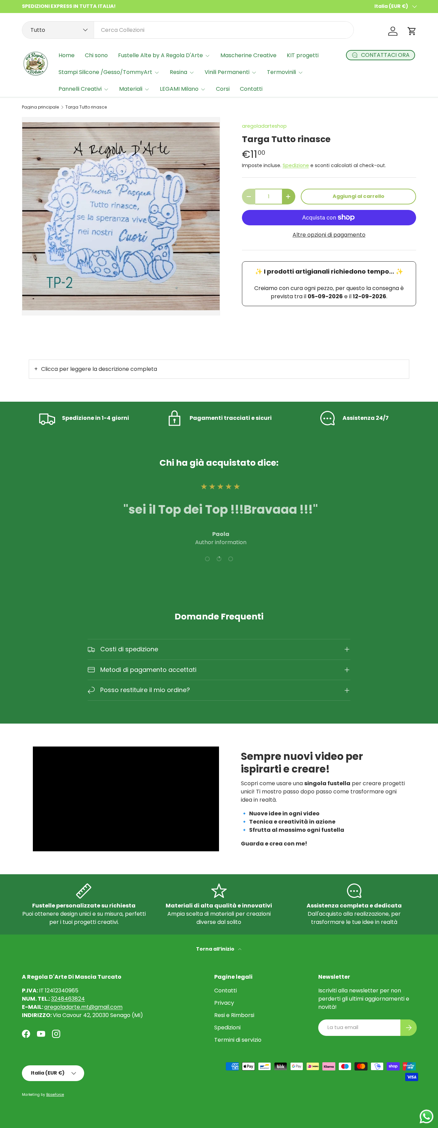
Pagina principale (40, 107)
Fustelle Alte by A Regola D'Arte (160, 55)
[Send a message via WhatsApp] (426, 1116)
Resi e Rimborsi (234, 1015)
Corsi (223, 89)
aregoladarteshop (264, 126)
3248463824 (68, 999)
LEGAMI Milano (179, 89)
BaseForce (55, 1094)
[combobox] (187, 30)
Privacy (224, 1003)
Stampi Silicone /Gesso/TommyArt (105, 72)
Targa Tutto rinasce (86, 107)
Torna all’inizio (215, 948)
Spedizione (296, 165)
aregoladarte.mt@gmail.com (83, 1007)
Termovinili (281, 72)
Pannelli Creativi (80, 89)
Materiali (130, 89)
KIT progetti (303, 55)
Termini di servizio (237, 1040)
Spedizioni (227, 1027)
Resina (178, 72)
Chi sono (96, 55)
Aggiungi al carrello (358, 196)
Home (67, 55)
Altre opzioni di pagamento (329, 235)
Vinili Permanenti (227, 72)
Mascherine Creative (248, 55)
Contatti (251, 89)
